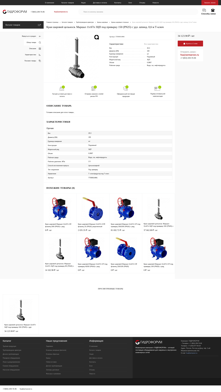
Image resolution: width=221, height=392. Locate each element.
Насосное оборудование (11, 370)
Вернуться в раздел (29, 36)
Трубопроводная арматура (12, 350)
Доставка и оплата (100, 3)
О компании (49, 3)
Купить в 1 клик (191, 43)
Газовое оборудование (10, 366)
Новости (156, 3)
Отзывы (142, 3)
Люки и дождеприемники (11, 362)
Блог (130, 3)
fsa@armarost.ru (61, 12)
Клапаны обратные (52, 354)
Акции (83, 3)
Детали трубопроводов (11, 354)
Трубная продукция (9, 346)
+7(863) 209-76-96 (38, 12)
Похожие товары (30, 61)
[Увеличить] (76, 57)
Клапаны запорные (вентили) (56, 350)
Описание (32, 48)
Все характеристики (151, 44)
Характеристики (30, 55)
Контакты (117, 3)
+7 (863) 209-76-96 (188, 58)
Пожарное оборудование (11, 358)
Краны (48, 358)
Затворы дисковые (52, 370)
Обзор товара (31, 42)
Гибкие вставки (51, 362)
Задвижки (49, 346)
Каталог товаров (67, 3)
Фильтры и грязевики (53, 374)
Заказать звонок (209, 3)
